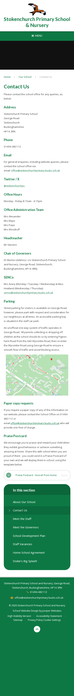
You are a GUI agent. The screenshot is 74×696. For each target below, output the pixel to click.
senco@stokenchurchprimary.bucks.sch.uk (28, 292)
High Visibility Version (19, 616)
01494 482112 (38, 592)
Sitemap (18, 620)
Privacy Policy (35, 620)
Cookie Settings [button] (52, 620)
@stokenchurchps (14, 186)
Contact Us (46, 77)
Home (7, 77)
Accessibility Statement (49, 616)
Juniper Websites (51, 610)
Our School (25, 77)
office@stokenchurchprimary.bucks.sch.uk (35, 170)
